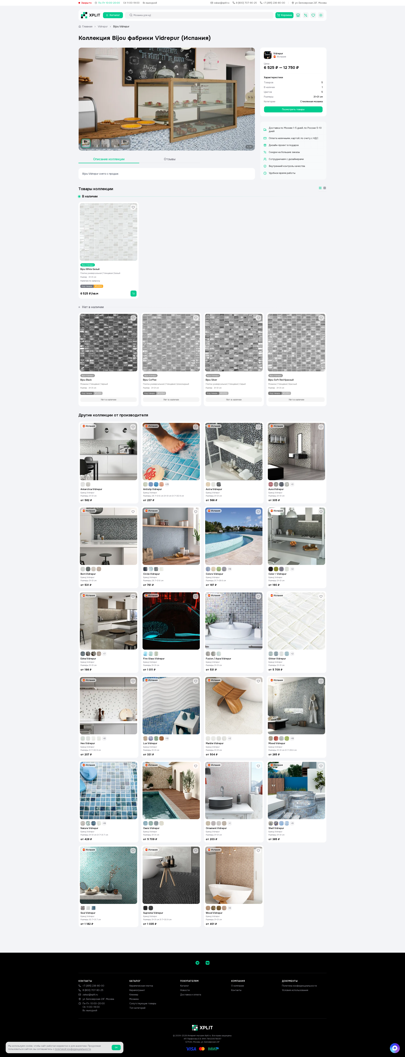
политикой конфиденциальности (73, 1049)
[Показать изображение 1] (85, 143)
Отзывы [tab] (169, 159)
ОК (116, 1047)
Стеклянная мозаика (311, 101)
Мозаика (134, 999)
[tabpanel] (166, 174)
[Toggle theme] (321, 15)
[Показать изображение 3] (105, 143)
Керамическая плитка (141, 985)
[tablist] (139, 159)
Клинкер (133, 994)
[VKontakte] (207, 963)
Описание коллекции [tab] (109, 159)
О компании (237, 985)
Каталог (184, 985)
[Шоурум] (298, 15)
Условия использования (295, 990)
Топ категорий (137, 1007)
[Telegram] (197, 963)
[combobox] (202, 15)
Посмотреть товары (293, 109)
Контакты (236, 990)
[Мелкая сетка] (325, 188)
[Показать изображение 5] (125, 143)
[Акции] (305, 15)
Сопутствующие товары (142, 1003)
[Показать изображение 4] (115, 143)
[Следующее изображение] (250, 99)
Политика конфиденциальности (299, 985)
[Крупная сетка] (320, 188)
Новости (185, 990)
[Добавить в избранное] (133, 207)
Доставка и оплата (190, 994)
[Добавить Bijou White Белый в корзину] (133, 293)
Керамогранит (137, 990)
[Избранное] (313, 15)
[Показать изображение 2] (95, 143)
